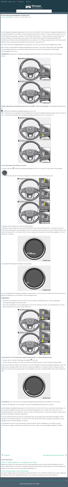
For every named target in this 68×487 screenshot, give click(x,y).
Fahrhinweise (8, 17)
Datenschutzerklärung (26, 480)
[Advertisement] (34, 25)
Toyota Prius (62, 480)
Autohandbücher (4, 1)
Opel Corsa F (28, 1)
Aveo (11, 1)
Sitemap (10, 480)
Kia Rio (3, 17)
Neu (2, 480)
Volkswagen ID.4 (53, 480)
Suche (35, 480)
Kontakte (16, 480)
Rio (18, 1)
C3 (14, 1)
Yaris (22, 1)
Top (6, 480)
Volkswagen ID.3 (42, 480)
